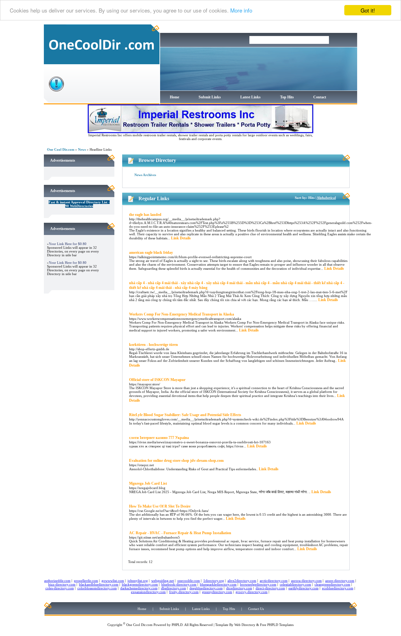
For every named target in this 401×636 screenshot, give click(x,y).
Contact (319, 97)
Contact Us (256, 609)
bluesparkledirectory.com (218, 584)
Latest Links (250, 97)
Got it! (368, 10)
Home (174, 97)
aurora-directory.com (306, 580)
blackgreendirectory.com (140, 584)
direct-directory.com (270, 588)
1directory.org (213, 580)
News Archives (145, 175)
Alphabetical (326, 198)
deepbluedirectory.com (206, 588)
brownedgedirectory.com (258, 584)
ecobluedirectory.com (337, 588)
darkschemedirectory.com (139, 588)
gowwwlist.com (113, 580)
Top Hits (287, 97)
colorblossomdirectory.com (97, 588)
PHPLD (177, 625)
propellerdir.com (86, 580)
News (82, 149)
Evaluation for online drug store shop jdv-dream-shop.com (176, 460)
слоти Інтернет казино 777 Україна (159, 437)
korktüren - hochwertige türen (153, 344)
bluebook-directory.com (178, 584)
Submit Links (210, 97)
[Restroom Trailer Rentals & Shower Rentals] (200, 132)
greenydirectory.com (217, 592)
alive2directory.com (241, 580)
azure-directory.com (339, 580)
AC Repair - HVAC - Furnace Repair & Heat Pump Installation (180, 533)
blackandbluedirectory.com (98, 584)
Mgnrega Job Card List (148, 483)
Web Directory (244, 625)
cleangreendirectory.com (332, 584)
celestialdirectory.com (295, 584)
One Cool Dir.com (60, 149)
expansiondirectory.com (148, 592)
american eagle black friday (151, 252)
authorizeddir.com (57, 580)
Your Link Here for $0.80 (67, 244)
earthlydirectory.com (304, 588)
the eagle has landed (145, 214)
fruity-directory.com (184, 592)
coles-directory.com (59, 588)
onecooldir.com (188, 580)
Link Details (181, 238)
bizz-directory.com (62, 584)
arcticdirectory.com (274, 580)
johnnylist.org (138, 580)
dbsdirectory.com (173, 588)
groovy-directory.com (252, 592)
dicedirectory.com (239, 588)
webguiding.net (162, 580)
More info (241, 10)
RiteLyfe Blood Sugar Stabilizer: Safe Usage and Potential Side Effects (185, 415)
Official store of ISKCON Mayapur (157, 380)
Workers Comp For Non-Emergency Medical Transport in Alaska (181, 314)
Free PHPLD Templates (277, 625)
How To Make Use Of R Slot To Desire (159, 506)
